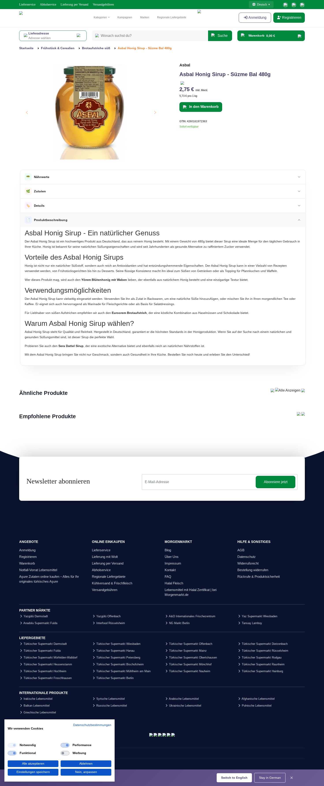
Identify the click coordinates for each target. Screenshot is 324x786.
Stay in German (270, 777)
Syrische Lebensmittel (110, 698)
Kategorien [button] (101, 17)
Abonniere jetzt (275, 482)
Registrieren (291, 17)
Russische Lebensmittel (111, 705)
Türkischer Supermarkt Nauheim (189, 671)
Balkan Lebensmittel (36, 705)
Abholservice (48, 4)
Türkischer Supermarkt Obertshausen (192, 657)
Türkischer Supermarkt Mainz (187, 650)
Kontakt (170, 570)
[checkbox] (12, 745)
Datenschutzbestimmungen (92, 725)
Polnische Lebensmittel (256, 705)
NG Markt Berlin (179, 623)
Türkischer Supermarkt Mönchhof (190, 664)
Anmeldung (257, 17)
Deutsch (262, 4)
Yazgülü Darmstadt (35, 616)
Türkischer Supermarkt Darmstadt (45, 643)
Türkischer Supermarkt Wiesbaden (117, 643)
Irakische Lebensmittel (37, 698)
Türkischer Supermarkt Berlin (114, 678)
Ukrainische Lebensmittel (184, 705)
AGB (240, 550)
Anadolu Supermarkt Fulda (40, 623)
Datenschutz (246, 557)
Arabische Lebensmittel (183, 698)
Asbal (184, 65)
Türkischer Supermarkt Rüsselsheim (264, 650)
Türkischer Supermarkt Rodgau (261, 657)
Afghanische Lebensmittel (258, 698)
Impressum (173, 563)
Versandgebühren (103, 4)
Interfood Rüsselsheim (110, 623)
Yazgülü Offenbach (108, 616)
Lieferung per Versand (74, 4)
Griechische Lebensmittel (39, 712)
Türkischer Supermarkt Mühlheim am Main (123, 671)
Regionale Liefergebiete (171, 17)
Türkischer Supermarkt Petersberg (117, 657)
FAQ (168, 576)
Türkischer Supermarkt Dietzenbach (264, 643)
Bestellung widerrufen (252, 570)
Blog (168, 550)
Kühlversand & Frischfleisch (112, 583)
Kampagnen (124, 17)
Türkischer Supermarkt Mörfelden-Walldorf (50, 657)
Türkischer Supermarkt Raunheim (263, 664)
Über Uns (172, 557)
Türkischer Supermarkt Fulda (42, 650)
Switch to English (234, 777)
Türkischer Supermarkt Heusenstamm (47, 664)
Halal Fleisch (174, 583)
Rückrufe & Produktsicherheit (258, 576)
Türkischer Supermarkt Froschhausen (47, 678)
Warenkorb (27, 563)
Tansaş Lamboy (251, 623)
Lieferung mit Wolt (105, 557)
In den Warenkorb (203, 107)
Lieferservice (27, 4)
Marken (144, 17)
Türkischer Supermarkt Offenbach (190, 643)
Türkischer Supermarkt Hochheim (44, 671)
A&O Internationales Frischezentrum (191, 616)
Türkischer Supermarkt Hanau (114, 650)
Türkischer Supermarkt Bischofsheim (119, 664)
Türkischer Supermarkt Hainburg (262, 671)
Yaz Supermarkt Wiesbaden (259, 616)
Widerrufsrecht (248, 563)
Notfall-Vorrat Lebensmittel (38, 570)
